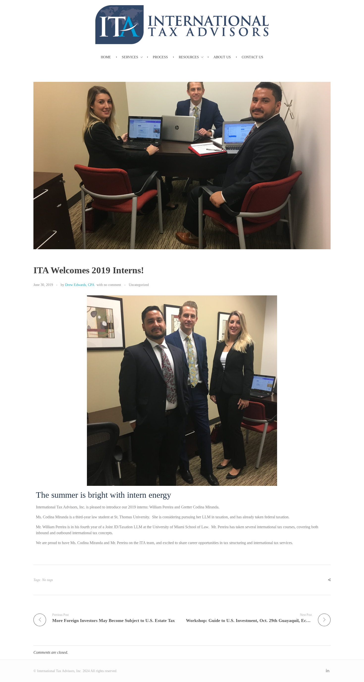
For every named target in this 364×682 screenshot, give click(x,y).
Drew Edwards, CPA (79, 285)
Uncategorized (139, 285)
